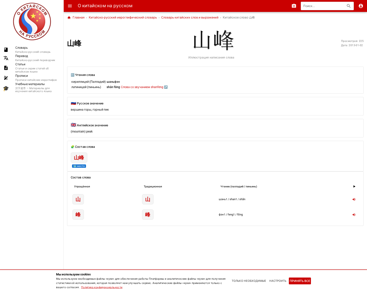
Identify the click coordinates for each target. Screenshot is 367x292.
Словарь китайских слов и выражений (190, 17)
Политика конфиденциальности (102, 287)
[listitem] (32, 50)
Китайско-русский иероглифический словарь (123, 17)
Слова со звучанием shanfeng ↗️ (144, 87)
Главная (76, 18)
